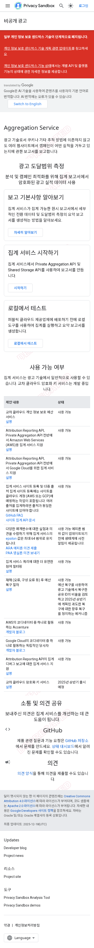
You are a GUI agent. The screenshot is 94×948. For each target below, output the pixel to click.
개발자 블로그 (15, 632)
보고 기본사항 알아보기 (36, 197)
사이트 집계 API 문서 (20, 520)
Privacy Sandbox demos (22, 905)
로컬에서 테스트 (27, 308)
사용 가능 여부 (47, 367)
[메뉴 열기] (8, 6)
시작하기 (20, 288)
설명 (9, 422)
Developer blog (15, 848)
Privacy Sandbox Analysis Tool (27, 898)
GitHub (52, 730)
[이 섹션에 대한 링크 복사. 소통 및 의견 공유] (68, 704)
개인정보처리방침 (27, 925)
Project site (12, 877)
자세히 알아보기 (25, 232)
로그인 (83, 6)
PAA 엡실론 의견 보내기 (23, 553)
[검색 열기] (61, 6)
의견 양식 (25, 773)
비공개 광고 (15, 21)
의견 (52, 763)
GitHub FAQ (14, 515)
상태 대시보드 (63, 746)
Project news (14, 856)
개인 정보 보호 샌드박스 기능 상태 (27, 66)
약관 (7, 925)
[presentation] (47, 166)
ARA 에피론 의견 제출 (21, 548)
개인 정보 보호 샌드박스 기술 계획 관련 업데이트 (38, 48)
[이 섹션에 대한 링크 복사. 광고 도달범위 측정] (70, 167)
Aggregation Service (31, 127)
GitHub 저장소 (76, 740)
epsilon (11, 538)
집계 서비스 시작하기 (33, 253)
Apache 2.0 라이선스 (21, 806)
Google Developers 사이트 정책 (31, 810)
